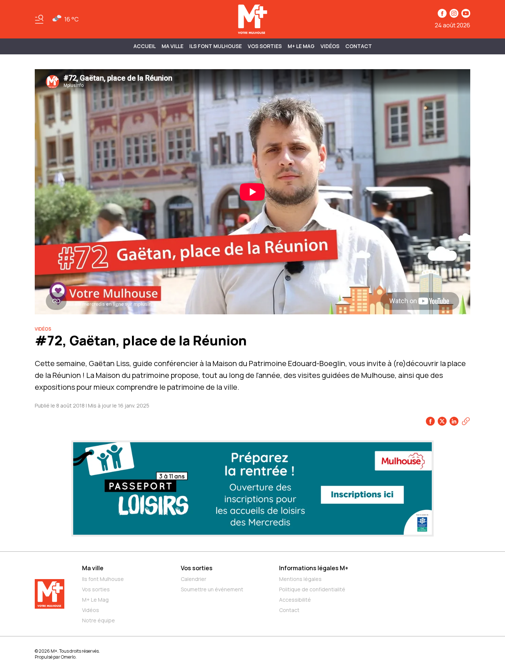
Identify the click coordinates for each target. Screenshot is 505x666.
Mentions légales (300, 578)
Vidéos (330, 46)
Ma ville (93, 568)
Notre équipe (98, 620)
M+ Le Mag (301, 46)
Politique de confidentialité (312, 589)
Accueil (144, 46)
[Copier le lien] (465, 421)
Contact (358, 46)
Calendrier (193, 578)
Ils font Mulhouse (103, 578)
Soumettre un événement (212, 589)
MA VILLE (172, 46)
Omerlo (68, 657)
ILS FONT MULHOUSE (215, 46)
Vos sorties (265, 46)
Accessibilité (295, 599)
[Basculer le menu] (39, 19)
